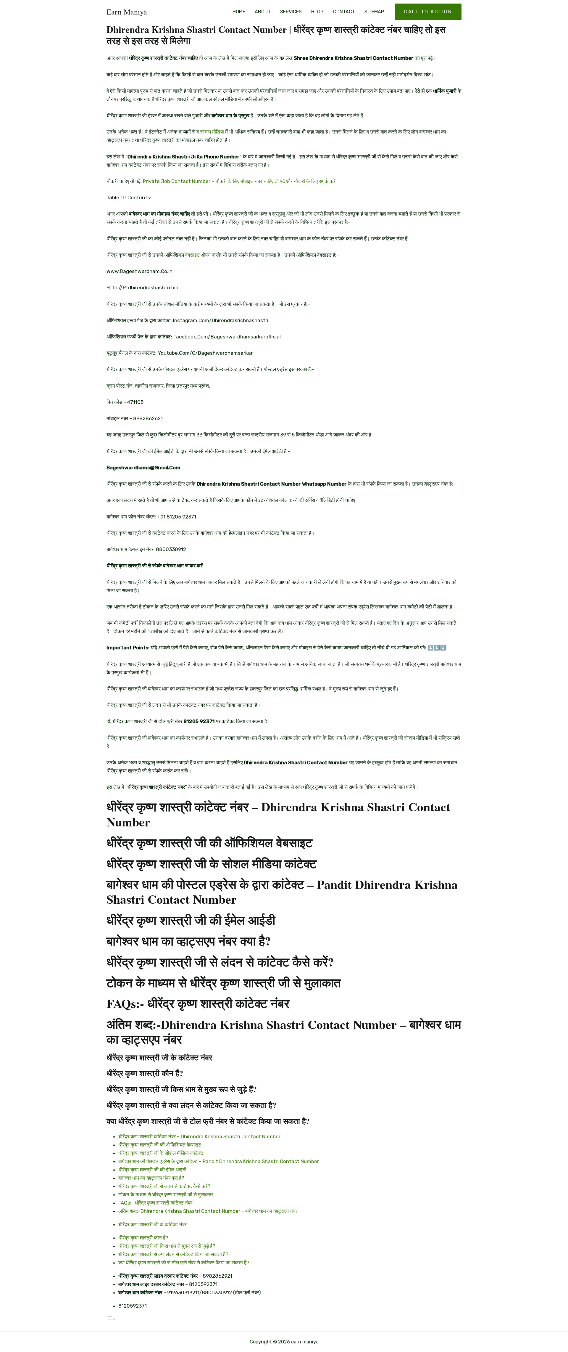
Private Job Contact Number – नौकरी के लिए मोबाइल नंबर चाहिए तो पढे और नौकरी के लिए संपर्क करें (239, 181)
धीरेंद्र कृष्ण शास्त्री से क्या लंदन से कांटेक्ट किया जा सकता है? (173, 1254)
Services (291, 12)
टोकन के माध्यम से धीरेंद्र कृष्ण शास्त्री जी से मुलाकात (165, 1194)
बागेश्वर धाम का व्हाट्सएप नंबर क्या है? (151, 1178)
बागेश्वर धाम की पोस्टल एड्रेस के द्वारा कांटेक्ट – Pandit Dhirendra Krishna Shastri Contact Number (218, 1161)
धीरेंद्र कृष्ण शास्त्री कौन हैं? (143, 1238)
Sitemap (374, 12)
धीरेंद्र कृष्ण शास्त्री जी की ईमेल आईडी (152, 1170)
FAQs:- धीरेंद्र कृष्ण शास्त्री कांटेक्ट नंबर (155, 1203)
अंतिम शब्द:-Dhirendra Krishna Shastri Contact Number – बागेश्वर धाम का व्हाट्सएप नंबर (207, 1211)
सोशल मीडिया (212, 132)
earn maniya (126, 12)
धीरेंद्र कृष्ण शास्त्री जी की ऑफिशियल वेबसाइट (159, 1145)
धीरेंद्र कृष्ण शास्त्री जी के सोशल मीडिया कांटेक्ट (160, 1153)
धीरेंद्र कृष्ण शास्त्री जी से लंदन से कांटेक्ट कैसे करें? (164, 1186)
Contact (344, 12)
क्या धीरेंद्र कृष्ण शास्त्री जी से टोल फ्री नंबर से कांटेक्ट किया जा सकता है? (183, 1263)
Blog (317, 12)
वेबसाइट (192, 255)
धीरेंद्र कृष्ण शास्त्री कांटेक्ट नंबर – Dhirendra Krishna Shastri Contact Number (199, 1136)
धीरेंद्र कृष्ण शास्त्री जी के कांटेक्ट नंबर (152, 1224)
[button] (428, 12)
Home (239, 12)
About (263, 12)
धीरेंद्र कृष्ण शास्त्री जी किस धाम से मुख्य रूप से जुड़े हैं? (166, 1246)
